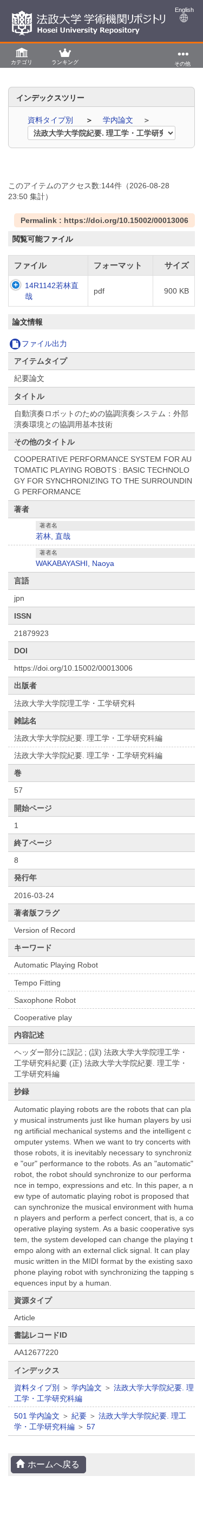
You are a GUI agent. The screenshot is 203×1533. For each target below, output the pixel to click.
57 (91, 1426)
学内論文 (119, 120)
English (184, 10)
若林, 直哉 (53, 536)
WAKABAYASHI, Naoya (75, 563)
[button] (21, 55)
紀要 (79, 1415)
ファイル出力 (44, 343)
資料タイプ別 (51, 120)
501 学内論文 (37, 1415)
